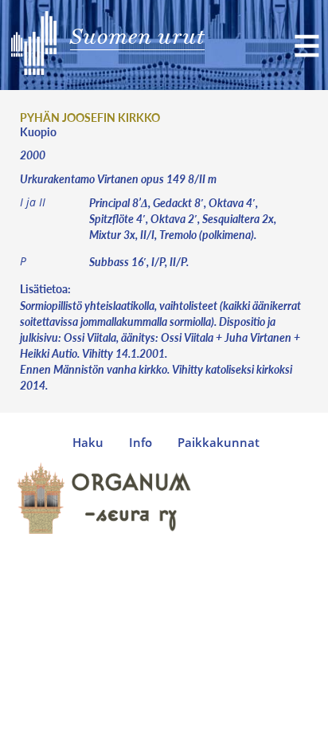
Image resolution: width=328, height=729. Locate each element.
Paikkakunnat (219, 442)
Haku (87, 442)
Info (140, 442)
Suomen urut (137, 35)
